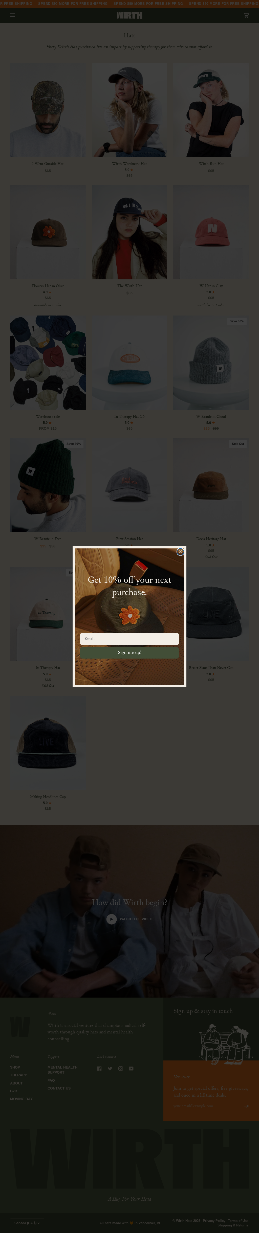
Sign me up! (129, 653)
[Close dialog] (180, 551)
